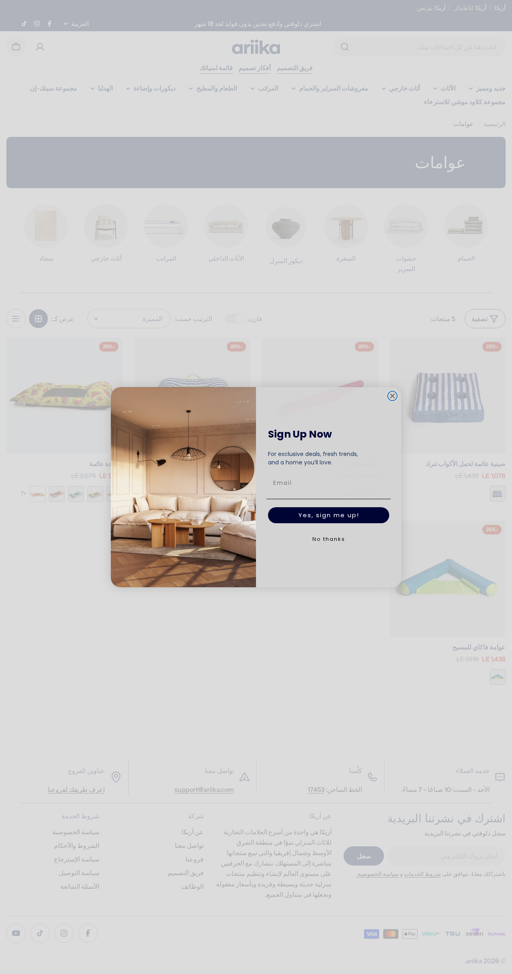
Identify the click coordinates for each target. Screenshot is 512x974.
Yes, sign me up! (328, 515)
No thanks (328, 539)
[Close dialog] (392, 396)
